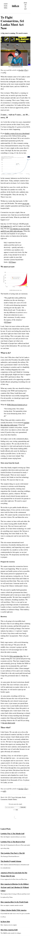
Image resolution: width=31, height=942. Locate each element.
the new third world (8, 723)
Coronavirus (4, 799)
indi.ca (15, 5)
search (5, 3)
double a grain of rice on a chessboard (17, 133)
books (5, 5)
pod (25, 9)
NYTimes (12, 262)
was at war (25, 203)
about (25, 2)
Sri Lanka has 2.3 (6, 226)
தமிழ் (4, 791)
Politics (15, 799)
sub (25, 4)
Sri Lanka (18, 797)
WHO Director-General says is (17, 404)
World (24, 797)
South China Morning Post (17, 66)
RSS (17, 809)
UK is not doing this (16, 656)
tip (25, 7)
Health (10, 799)
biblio (5, 8)
